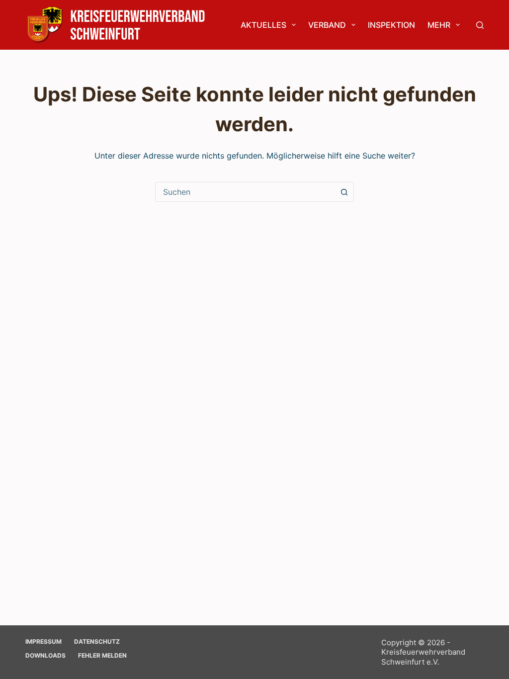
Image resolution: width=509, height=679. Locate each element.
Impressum (43, 641)
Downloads (45, 655)
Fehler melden (102, 655)
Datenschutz (97, 641)
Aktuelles (263, 25)
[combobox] (245, 192)
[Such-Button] (344, 191)
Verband (327, 25)
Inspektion (391, 25)
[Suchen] (480, 25)
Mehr (438, 25)
